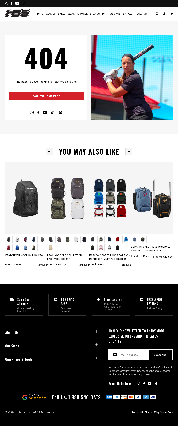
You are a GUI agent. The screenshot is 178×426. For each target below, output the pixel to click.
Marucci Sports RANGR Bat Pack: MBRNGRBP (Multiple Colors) (110, 257)
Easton (18, 264)
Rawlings (61, 264)
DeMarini (144, 256)
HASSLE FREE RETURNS (155, 301)
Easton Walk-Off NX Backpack (24, 255)
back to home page (46, 96)
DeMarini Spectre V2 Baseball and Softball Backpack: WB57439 (150, 249)
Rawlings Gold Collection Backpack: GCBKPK (64, 257)
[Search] (157, 13)
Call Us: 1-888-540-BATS (76, 397)
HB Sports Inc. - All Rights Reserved (34, 412)
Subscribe (160, 354)
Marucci (102, 264)
